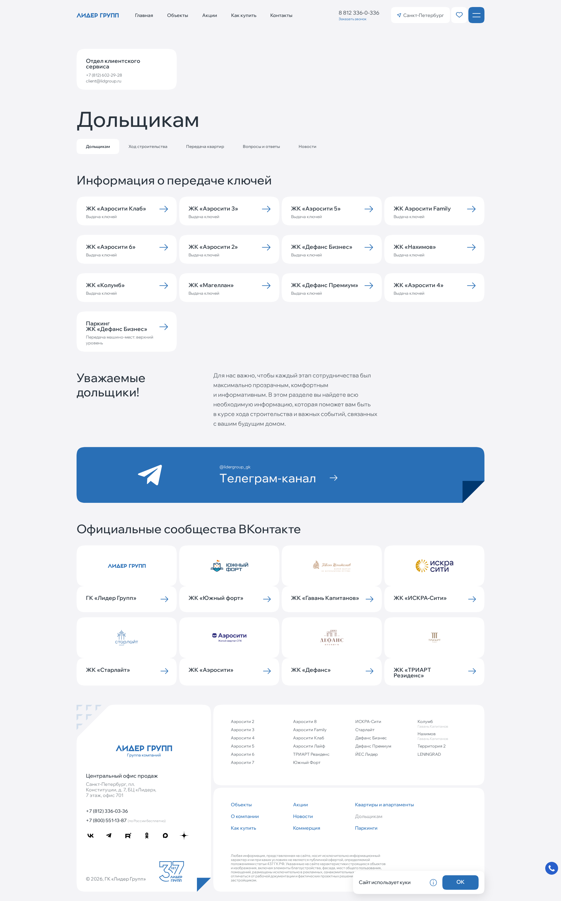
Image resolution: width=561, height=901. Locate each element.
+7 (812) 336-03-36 (107, 811)
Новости (307, 146)
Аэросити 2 (242, 721)
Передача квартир (205, 146)
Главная (144, 15)
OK (460, 881)
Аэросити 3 (242, 729)
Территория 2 (432, 746)
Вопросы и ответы (261, 146)
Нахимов (433, 736)
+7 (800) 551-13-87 (126, 820)
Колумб (433, 724)
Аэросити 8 (305, 721)
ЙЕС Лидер (366, 754)
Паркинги (366, 828)
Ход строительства (148, 146)
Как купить (243, 15)
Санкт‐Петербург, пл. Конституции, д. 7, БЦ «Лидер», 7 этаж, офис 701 (121, 789)
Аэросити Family (310, 729)
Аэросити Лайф (309, 746)
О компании (245, 816)
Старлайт (365, 729)
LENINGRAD (429, 754)
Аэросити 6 (242, 754)
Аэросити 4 (242, 738)
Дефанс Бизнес (371, 738)
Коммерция (306, 828)
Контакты (281, 15)
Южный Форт (307, 762)
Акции (209, 15)
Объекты (177, 15)
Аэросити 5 (242, 746)
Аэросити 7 (242, 762)
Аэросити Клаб (308, 738)
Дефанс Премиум (373, 746)
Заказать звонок (352, 19)
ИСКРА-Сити (368, 721)
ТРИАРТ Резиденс (311, 754)
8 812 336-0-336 (359, 12)
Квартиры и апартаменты (384, 804)
